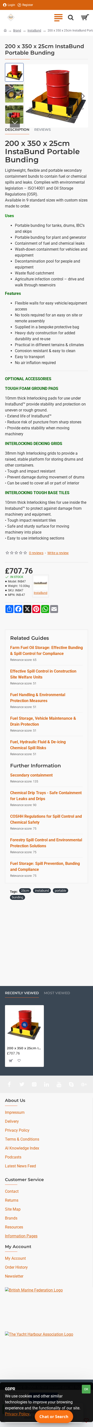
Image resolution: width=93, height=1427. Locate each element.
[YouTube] (59, 1084)
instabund (42, 890)
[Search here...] (70, 17)
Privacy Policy (17, 1414)
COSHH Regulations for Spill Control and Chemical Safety (46, 819)
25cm (25, 890)
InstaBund (34, 30)
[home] (5, 30)
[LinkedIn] (47, 1084)
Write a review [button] (58, 553)
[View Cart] (85, 17)
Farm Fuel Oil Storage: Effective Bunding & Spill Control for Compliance (46, 650)
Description (17, 130)
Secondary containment (31, 775)
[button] (30, 96)
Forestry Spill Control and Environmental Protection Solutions (46, 843)
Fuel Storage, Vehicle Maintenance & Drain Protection (43, 721)
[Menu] (58, 17)
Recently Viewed (22, 993)
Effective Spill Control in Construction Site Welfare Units (43, 674)
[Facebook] (9, 1084)
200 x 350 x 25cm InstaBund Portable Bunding (24, 1048)
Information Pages (21, 1236)
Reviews (42, 130)
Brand (17, 30)
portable (60, 890)
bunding (17, 897)
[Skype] (71, 1084)
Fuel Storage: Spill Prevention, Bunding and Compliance (45, 866)
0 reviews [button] (36, 553)
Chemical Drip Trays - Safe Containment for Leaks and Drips (46, 795)
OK (86, 1389)
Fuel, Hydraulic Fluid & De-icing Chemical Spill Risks (38, 745)
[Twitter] (22, 1084)
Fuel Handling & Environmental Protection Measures (37, 697)
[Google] (84, 1084)
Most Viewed (57, 993)
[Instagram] (34, 1084)
